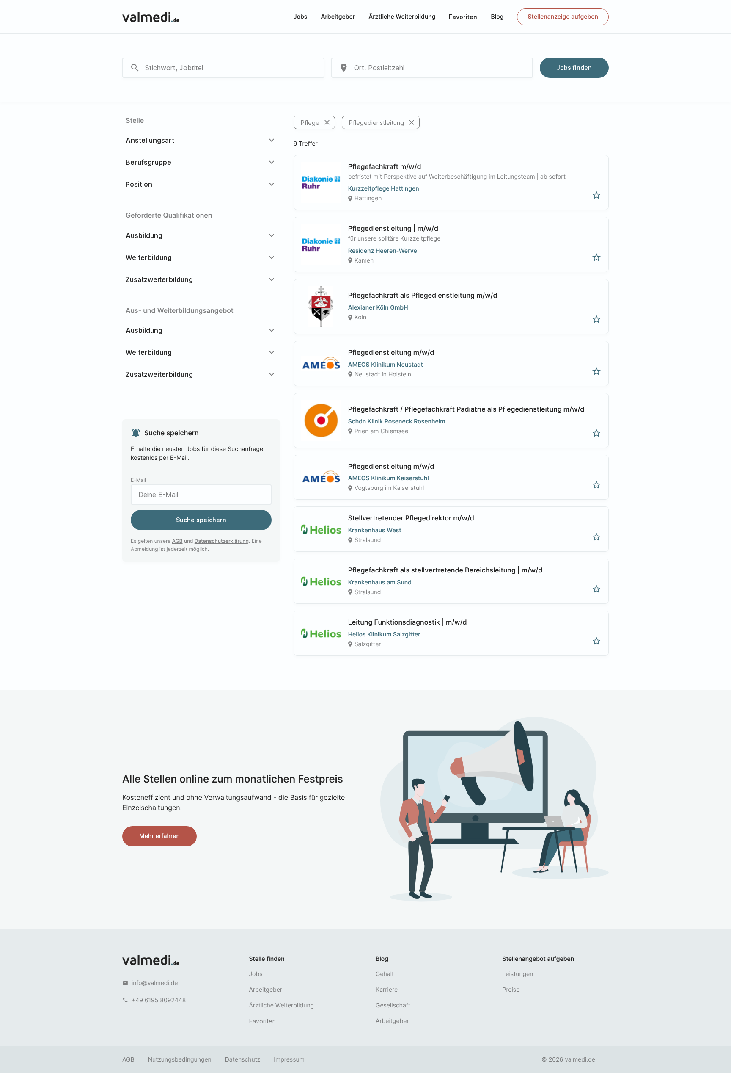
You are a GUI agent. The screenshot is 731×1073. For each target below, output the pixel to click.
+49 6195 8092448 (159, 1000)
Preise (511, 989)
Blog (497, 16)
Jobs (301, 16)
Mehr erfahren (159, 836)
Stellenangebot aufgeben (538, 958)
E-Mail (138, 480)
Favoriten (463, 16)
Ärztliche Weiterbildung (401, 16)
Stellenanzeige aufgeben (563, 16)
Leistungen (518, 974)
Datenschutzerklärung (222, 541)
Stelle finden (267, 958)
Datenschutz (243, 1059)
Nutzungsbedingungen (180, 1059)
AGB (177, 541)
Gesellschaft (393, 1005)
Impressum (289, 1059)
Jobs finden (574, 67)
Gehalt (385, 974)
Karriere (387, 989)
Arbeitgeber (338, 16)
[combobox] (223, 67)
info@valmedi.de (155, 983)
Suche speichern (201, 519)
